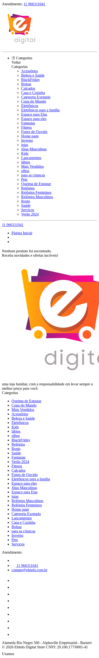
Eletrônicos (29, 106)
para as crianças (33, 175)
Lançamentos (31, 158)
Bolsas (26, 84)
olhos (25, 171)
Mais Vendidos (32, 166)
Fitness (26, 127)
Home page (30, 136)
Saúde (26, 205)
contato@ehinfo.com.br (29, 570)
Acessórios (29, 71)
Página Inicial (22, 233)
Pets (24, 179)
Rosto (25, 201)
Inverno (27, 140)
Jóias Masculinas (34, 149)
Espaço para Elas (34, 114)
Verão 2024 (30, 214)
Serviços (27, 210)
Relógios (28, 188)
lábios (25, 162)
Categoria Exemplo (35, 97)
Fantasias (28, 123)
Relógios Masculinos (37, 197)
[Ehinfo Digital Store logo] (20, 45)
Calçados (28, 88)
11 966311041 (34, 4)
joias (24, 145)
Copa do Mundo (33, 101)
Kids (24, 153)
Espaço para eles (33, 119)
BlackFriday (30, 80)
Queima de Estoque (36, 184)
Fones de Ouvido (34, 132)
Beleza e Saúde (32, 75)
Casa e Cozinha (33, 93)
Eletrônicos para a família (40, 110)
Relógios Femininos (36, 192)
